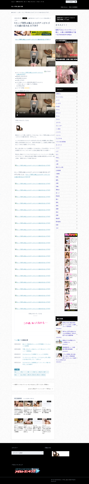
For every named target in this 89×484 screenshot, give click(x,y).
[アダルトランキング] (28, 472)
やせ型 (58, 106)
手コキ (46, 372)
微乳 (57, 180)
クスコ (58, 119)
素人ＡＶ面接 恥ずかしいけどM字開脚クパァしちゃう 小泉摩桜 (37, 345)
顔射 (57, 225)
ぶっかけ (58, 103)
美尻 (35, 375)
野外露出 (58, 221)
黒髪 (44, 375)
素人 (26, 375)
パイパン (25, 372)
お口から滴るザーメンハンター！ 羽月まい (39, 388)
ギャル (58, 116)
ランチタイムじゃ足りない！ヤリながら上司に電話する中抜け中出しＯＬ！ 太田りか (36, 358)
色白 (39, 375)
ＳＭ (57, 228)
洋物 (57, 186)
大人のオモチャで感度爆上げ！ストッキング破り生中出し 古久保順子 (36, 363)
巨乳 (42, 372)
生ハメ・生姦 (19, 375)
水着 (57, 183)
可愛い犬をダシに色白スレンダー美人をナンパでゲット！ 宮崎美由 (36, 350)
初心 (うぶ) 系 (59, 167)
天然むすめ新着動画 (73, 7)
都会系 (58, 218)
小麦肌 (58, 173)
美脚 (57, 209)
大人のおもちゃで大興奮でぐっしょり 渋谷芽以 (35, 354)
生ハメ (58, 193)
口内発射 (58, 170)
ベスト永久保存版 (61, 141)
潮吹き (58, 189)
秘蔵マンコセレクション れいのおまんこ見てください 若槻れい (32, 384)
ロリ (57, 154)
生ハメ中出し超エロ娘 (17, 6)
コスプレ (58, 122)
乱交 (57, 161)
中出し (36, 372)
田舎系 (58, 196)
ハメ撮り (18, 340)
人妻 (57, 164)
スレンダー (59, 125)
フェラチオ (59, 138)
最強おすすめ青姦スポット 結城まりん (69, 342)
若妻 (57, 215)
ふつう (58, 100)
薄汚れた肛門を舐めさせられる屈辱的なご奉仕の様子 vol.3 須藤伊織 (66, 334)
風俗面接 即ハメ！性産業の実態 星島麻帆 (69, 349)
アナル (58, 109)
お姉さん (58, 93)
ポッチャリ (59, 145)
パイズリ (58, 132)
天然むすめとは (64, 7)
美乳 (30, 375)
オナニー (18, 372)
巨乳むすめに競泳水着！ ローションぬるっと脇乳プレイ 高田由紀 (66, 325)
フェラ (30, 372)
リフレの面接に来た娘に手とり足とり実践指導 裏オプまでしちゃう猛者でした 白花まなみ (66, 357)
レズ (57, 151)
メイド (58, 148)
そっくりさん (59, 97)
